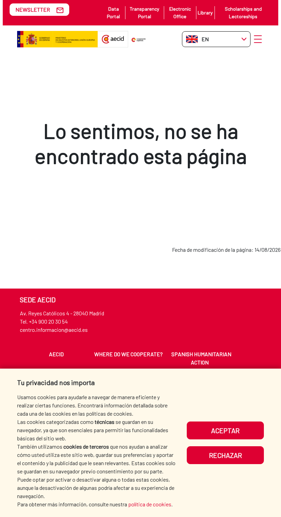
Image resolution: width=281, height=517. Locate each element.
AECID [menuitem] (56, 354)
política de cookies (149, 504)
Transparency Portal (144, 12)
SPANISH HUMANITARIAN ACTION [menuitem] (201, 358)
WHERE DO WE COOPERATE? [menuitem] (128, 354)
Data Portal (113, 12)
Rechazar (225, 455)
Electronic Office (180, 12)
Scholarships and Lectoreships (243, 12)
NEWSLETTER (32, 9)
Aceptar (225, 430)
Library (205, 12)
